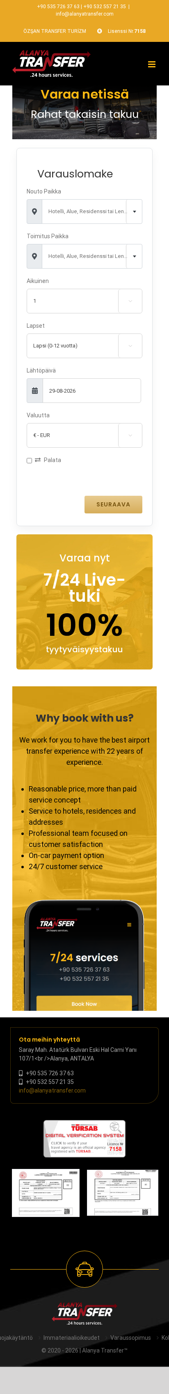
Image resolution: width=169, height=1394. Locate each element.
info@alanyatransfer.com (85, 14)
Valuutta (38, 415)
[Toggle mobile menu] (152, 64)
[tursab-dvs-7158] (84, 1124)
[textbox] (92, 211)
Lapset (36, 325)
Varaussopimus (130, 1337)
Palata (52, 460)
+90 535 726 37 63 (58, 6)
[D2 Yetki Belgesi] (45, 1193)
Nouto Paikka (44, 191)
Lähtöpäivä (41, 370)
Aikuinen (38, 281)
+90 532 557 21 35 (104, 6)
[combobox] (92, 211)
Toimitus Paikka (48, 236)
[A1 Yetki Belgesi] (122, 1192)
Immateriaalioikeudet (71, 1337)
